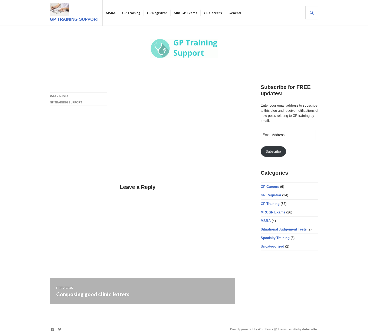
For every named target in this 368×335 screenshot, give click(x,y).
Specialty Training (275, 238)
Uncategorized (272, 246)
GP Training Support (74, 19)
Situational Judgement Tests (284, 229)
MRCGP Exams (185, 13)
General (235, 13)
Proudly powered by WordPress (251, 329)
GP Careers (213, 13)
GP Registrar (157, 13)
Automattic (310, 329)
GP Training (131, 13)
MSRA (110, 13)
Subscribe (273, 151)
